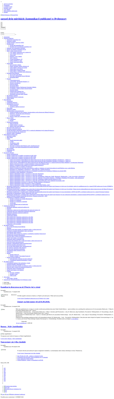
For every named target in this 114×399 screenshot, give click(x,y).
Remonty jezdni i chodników (14, 133)
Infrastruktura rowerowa (13, 104)
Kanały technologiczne (12, 154)
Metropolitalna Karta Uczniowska (15, 97)
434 (5, 380)
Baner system (10, 118)
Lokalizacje (13, 119)
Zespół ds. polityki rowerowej (17, 106)
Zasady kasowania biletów (16, 62)
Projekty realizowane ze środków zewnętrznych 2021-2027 (21, 158)
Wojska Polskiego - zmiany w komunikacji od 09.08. (30, 360)
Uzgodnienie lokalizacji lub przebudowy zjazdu (18, 263)
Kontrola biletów (14, 90)
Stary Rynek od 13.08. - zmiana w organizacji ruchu (30, 356)
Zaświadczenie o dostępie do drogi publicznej (21, 258)
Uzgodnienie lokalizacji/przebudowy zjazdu (20, 260)
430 (5, 375)
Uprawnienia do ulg (15, 80)
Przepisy (9, 78)
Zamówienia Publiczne (9, 205)
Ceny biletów (7, 9)
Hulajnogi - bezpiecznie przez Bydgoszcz (20, 113)
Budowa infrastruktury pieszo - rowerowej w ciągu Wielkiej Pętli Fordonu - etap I (30, 185)
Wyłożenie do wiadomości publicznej (16, 197)
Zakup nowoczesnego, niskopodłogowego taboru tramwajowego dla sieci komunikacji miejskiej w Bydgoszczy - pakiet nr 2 (40, 161)
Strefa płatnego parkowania (10, 11)
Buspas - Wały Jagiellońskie (12, 327)
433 (5, 379)
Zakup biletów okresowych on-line (18, 67)
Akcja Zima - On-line (12, 278)
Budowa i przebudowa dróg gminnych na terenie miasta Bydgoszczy (27, 165)
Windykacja (10, 251)
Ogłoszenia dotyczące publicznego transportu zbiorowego (21, 211)
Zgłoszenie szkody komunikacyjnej (15, 239)
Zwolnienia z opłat (14, 143)
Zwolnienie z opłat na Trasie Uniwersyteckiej (21, 88)
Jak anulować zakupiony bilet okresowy (16, 247)
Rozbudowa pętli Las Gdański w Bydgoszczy (21, 166)
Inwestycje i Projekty (9, 152)
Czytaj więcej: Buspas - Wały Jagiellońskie (11, 338)
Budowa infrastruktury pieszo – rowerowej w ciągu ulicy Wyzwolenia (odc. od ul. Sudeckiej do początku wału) (37, 180)
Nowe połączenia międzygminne (25, 358)
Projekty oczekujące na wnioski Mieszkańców (21, 198)
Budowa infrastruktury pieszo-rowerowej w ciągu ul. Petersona (25, 183)
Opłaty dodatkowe (14, 144)
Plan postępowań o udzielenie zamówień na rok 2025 (20, 221)
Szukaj (2, 32)
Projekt (11, 120)
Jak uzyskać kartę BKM (16, 74)
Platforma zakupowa (12, 214)
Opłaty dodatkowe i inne (16, 60)
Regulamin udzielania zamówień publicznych (18, 207)
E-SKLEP (9, 151)
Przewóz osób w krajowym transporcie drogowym (19, 236)
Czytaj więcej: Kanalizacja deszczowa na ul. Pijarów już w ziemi (33, 298)
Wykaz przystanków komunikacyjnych (16, 49)
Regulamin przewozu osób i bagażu (18, 94)
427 (5, 371)
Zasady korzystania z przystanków (15, 238)
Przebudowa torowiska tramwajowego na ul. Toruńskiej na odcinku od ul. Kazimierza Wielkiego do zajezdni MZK (38, 171)
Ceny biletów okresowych (16, 53)
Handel (8, 253)
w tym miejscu (74, 318)
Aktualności (7, 37)
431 (5, 376)
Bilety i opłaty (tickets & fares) (14, 51)
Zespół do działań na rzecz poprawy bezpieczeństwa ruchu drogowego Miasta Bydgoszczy (32, 112)
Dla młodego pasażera (12, 95)
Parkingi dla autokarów (12, 122)
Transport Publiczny (9, 38)
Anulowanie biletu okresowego (17, 92)
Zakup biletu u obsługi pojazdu (17, 70)
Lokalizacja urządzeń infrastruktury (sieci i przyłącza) (20, 231)
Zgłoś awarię (13, 275)
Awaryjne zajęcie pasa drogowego (15, 242)
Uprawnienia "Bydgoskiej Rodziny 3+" (19, 81)
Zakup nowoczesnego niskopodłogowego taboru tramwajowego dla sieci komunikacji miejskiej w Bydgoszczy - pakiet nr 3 (40, 159)
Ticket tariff (13, 55)
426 (5, 369)
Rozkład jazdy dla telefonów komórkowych (20, 46)
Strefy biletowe (13, 58)
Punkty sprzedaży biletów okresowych (19, 66)
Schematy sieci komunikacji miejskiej (16, 48)
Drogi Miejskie (7, 99)
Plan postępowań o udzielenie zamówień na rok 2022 (20, 217)
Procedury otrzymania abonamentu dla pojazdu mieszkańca (24, 147)
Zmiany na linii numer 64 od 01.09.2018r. (33, 302)
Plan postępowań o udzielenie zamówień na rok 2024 (20, 219)
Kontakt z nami (13, 274)
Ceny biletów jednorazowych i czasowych (20, 52)
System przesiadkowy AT (16, 59)
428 (5, 372)
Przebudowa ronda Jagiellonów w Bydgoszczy (21, 172)
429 (5, 373)
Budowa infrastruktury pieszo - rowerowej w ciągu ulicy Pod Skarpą (27, 173)
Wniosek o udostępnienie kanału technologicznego (19, 243)
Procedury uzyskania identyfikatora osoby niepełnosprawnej (24, 145)
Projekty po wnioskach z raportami (18, 201)
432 (5, 378)
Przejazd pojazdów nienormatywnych (16, 245)
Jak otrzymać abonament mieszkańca (16, 249)
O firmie (9, 271)
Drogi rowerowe (14, 105)
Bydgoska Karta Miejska (13, 73)
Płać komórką (10, 148)
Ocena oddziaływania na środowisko (19, 204)
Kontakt (6, 12)
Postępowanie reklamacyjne (17, 91)
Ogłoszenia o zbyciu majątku (14, 224)
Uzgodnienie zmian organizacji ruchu (16, 250)
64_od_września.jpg (21, 323)
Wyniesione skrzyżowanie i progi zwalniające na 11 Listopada (32, 357)
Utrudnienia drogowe (12, 102)
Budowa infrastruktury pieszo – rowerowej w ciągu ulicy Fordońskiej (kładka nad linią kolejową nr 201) (35, 179)
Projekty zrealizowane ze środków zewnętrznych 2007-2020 (21, 155)
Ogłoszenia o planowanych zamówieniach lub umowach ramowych (23, 210)
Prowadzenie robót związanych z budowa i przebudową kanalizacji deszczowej (26, 233)
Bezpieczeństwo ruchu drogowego (15, 111)
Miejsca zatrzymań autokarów (17, 126)
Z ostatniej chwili (8, 6)
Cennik (11, 141)
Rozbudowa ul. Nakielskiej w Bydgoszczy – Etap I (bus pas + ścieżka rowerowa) (30, 169)
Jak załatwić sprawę (8, 225)
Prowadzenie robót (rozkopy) (14, 232)
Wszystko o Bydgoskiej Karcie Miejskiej (20, 76)
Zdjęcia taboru (10, 98)
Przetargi (9, 208)
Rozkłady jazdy (7, 8)
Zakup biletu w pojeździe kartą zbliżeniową (20, 71)
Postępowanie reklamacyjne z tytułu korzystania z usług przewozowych (24, 240)
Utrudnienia (7, 5)
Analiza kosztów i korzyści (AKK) (15, 42)
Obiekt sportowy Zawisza (16, 125)
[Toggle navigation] (1, 1)
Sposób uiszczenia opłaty (16, 140)
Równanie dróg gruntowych (14, 127)
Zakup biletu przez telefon (16, 69)
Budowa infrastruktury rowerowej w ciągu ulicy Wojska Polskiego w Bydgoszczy (30, 182)
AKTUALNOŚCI (8, 4)
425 (5, 368)
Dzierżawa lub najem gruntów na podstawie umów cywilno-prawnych (24, 229)
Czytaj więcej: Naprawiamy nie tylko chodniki (28, 353)
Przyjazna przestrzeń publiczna (14, 129)
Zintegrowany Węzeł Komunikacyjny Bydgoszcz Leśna (17, 279)
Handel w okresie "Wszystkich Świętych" (20, 256)
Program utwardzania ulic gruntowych (16, 131)
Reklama (9, 228)
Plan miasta (9, 108)
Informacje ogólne (11, 41)
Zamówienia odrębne (12, 215)
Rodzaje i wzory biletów (16, 56)
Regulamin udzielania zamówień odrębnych (17, 212)
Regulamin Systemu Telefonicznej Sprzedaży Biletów (23, 87)
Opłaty (8, 138)
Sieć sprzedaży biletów (15, 65)
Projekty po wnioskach (15, 200)
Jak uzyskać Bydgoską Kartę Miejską (16, 226)
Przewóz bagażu (14, 84)
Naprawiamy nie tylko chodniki (13, 342)
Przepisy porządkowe (15, 83)
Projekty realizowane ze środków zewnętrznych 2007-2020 (21, 157)
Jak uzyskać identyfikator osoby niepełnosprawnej (19, 246)
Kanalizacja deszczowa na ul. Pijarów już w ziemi (20, 287)
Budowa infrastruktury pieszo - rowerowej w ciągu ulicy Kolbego (26, 175)
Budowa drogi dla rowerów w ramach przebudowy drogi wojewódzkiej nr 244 (29, 164)
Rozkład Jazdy (10, 44)
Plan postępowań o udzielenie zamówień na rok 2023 (20, 218)
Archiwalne (13, 203)
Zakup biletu (10, 63)
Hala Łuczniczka (14, 123)
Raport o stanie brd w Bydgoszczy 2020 (20, 116)
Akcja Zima (7, 277)
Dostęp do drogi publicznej (13, 257)
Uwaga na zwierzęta (15, 115)
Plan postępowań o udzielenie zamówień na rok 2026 (20, 222)
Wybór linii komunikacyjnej (17, 45)
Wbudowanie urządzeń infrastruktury (16, 235)
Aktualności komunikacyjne (14, 39)
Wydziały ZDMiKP (15, 272)
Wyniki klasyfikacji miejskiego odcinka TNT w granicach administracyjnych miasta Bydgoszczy (30, 130)
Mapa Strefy (10, 137)
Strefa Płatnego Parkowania (10, 134)
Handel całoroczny (14, 254)
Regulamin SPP (11, 150)
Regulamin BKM (14, 77)
